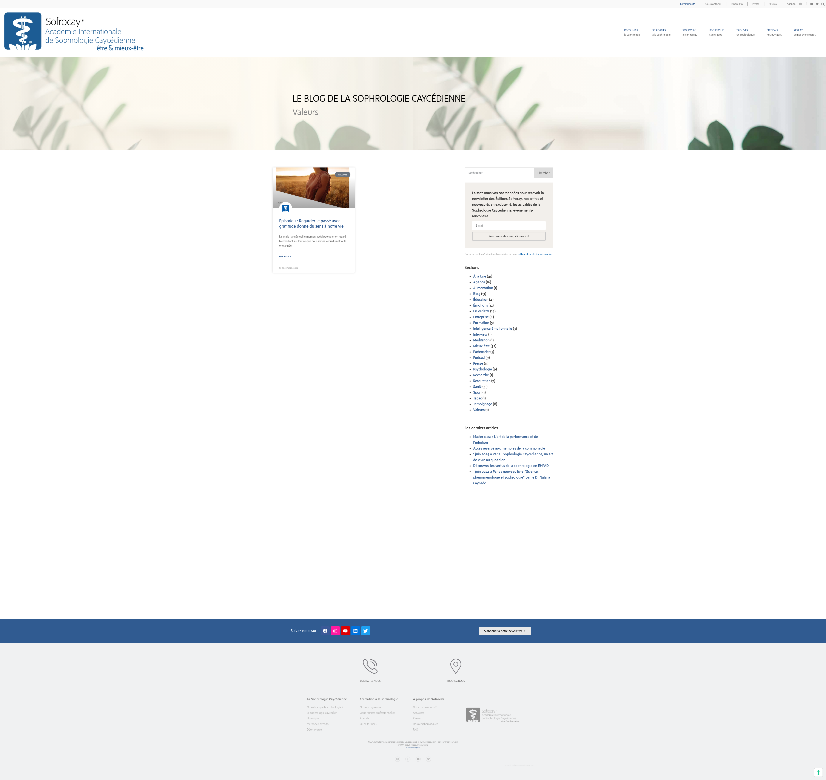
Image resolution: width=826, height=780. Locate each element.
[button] (823, 4)
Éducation (480, 299)
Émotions (480, 305)
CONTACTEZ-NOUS (370, 680)
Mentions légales (413, 747)
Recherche (481, 375)
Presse (755, 4)
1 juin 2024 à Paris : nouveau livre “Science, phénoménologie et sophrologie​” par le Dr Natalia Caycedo (511, 477)
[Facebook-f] (806, 4)
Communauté (687, 4)
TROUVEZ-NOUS (456, 680)
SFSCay (773, 4)
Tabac (477, 398)
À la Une (479, 276)
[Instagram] (800, 4)
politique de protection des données (535, 254)
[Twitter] (817, 4)
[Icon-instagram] (335, 630)
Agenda (791, 4)
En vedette (481, 311)
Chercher (544, 173)
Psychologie (482, 369)
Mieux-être (481, 346)
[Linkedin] (355, 630)
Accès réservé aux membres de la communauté (509, 448)
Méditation (481, 340)
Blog (476, 294)
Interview (480, 334)
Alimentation (483, 288)
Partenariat (481, 352)
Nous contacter (713, 4)
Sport (477, 392)
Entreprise (481, 317)
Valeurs (479, 410)
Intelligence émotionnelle (492, 328)
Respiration (481, 381)
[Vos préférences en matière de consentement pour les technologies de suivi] (818, 772)
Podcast (479, 357)
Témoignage (482, 404)
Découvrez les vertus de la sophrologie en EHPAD (511, 466)
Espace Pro (737, 4)
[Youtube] (811, 4)
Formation (481, 323)
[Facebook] (325, 630)
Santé (477, 386)
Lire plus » (285, 256)
